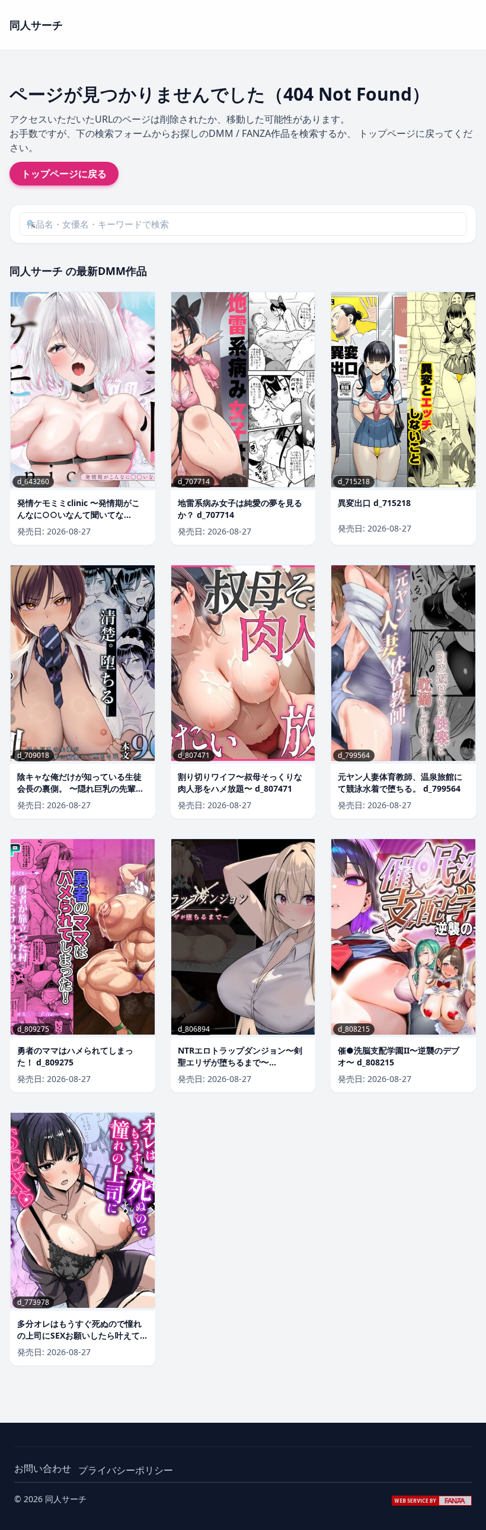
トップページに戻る (64, 173)
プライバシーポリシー (125, 1470)
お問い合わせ (42, 1468)
